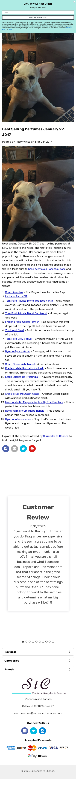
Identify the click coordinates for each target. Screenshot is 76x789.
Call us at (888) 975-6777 (38, 706)
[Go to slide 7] (43, 642)
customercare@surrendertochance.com (38, 713)
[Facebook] (5, 448)
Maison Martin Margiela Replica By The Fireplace (34, 402)
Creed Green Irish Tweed (20, 364)
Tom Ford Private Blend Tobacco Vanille (29, 300)
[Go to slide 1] (23, 642)
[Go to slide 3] (30, 642)
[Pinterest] (32, 448)
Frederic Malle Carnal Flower (22, 321)
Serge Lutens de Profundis (21, 376)
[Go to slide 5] (36, 642)
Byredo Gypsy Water (17, 351)
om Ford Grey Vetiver (19, 338)
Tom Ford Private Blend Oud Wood (26, 313)
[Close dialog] (74, 2)
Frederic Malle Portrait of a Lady (24, 368)
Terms (10, 29)
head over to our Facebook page (47, 268)
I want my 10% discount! (38, 17)
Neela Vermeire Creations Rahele (24, 410)
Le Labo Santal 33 (16, 296)
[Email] (14, 448)
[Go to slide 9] (50, 642)
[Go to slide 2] (26, 642)
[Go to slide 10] (53, 642)
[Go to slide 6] (40, 642)
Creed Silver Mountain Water (22, 393)
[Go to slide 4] (33, 642)
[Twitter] (23, 448)
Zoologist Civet (14, 330)
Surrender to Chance (55, 436)
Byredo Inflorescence (18, 419)
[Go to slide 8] (46, 642)
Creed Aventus (14, 292)
